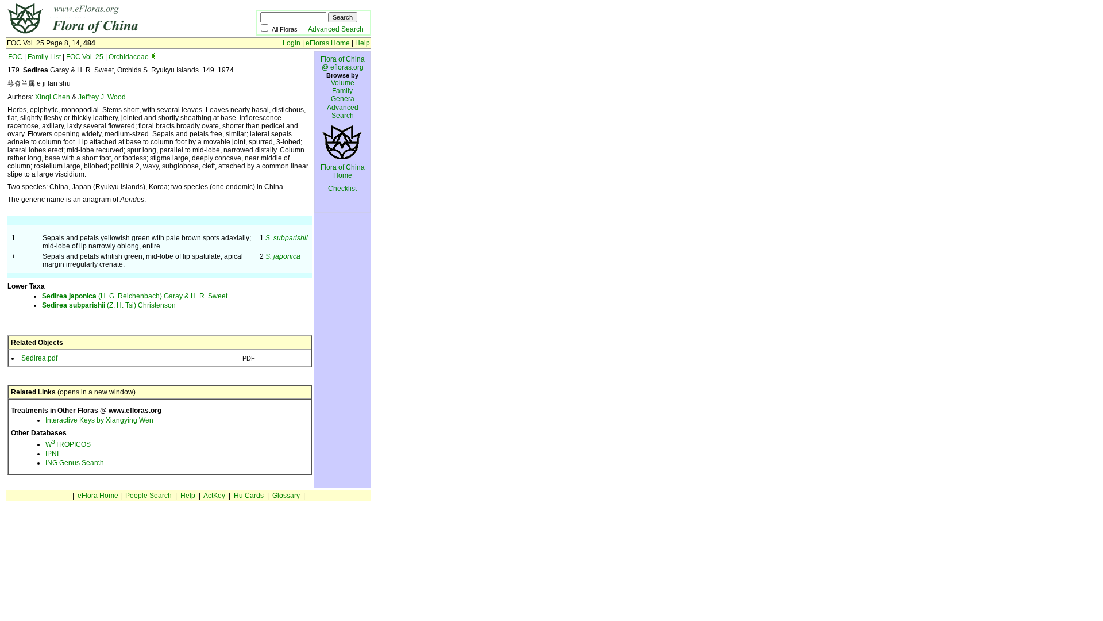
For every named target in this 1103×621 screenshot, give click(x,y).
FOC (15, 57)
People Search (148, 496)
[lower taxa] (153, 57)
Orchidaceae (129, 57)
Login (291, 43)
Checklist (342, 189)
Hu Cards (249, 496)
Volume (342, 83)
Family (342, 91)
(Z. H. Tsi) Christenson (109, 305)
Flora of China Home (343, 171)
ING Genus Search (74, 463)
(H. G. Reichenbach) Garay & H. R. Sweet (134, 296)
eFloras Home (328, 43)
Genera (342, 99)
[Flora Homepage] (113, 33)
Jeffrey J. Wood (102, 97)
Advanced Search (336, 29)
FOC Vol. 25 (84, 57)
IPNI (52, 454)
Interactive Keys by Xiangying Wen (99, 420)
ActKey (214, 496)
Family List (44, 57)
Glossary (286, 496)
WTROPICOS (68, 444)
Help (362, 43)
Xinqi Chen (52, 97)
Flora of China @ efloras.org (343, 63)
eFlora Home (98, 496)
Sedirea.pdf (39, 358)
